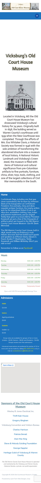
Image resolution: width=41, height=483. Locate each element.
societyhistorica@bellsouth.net (23, 351)
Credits (34, 475)
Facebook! (28, 248)
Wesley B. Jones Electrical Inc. (20, 411)
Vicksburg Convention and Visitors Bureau (20, 425)
